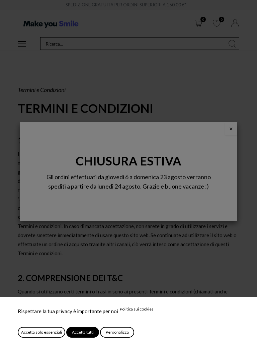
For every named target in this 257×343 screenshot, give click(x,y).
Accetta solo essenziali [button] (41, 332)
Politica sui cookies (137, 309)
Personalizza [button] (117, 332)
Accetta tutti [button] (83, 332)
